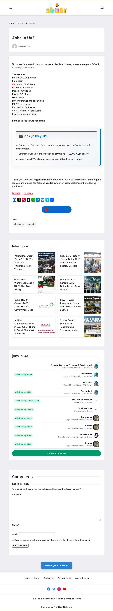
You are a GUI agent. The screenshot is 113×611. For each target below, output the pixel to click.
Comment (17, 494)
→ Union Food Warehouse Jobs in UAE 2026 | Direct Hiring (49, 158)
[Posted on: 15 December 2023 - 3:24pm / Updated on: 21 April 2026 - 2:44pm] (34, 46)
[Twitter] (54, 589)
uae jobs (31, 224)
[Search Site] (102, 7)
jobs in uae (19, 224)
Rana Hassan (24, 46)
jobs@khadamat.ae (25, 67)
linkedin (16, 193)
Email (15, 534)
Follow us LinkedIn (58, 209)
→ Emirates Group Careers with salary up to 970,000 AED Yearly (52, 153)
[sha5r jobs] (56, 7)
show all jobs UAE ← (56, 453)
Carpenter (17, 84)
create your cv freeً (56, 565)
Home (11, 23)
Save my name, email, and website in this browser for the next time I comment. (52, 540)
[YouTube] (64, 589)
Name (15, 525)
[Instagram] (59, 589)
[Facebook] (49, 589)
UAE (19, 23)
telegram (28, 193)
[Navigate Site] (10, 7)
